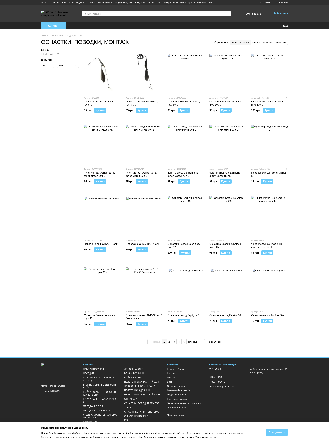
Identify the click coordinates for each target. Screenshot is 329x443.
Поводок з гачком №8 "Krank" (101, 243)
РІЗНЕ (127, 420)
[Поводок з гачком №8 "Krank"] (102, 214)
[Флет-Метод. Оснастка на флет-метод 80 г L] (227, 143)
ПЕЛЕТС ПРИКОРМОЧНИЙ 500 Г (141, 382)
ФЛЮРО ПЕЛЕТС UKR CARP (139, 386)
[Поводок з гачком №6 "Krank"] (144, 214)
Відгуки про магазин (145, 3)
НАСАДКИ (88, 373)
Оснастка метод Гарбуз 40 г (184, 315)
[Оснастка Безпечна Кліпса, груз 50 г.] (102, 285)
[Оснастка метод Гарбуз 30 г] (227, 285)
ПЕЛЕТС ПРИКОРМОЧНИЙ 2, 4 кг (142, 394)
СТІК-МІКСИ (130, 399)
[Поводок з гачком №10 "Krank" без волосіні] (144, 285)
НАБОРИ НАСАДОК (93, 369)
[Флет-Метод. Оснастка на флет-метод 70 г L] (186, 143)
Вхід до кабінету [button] (175, 369)
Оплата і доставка (78, 3)
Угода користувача (123, 3)
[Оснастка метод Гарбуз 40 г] (186, 285)
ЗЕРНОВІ (129, 407)
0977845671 (253, 13)
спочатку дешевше (262, 42)
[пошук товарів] (228, 13)
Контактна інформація (101, 3)
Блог (64, 3)
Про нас (55, 3)
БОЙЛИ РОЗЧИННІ (134, 373)
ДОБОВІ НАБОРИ (133, 369)
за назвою (281, 42)
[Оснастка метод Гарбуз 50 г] (269, 285)
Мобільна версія (52, 391)
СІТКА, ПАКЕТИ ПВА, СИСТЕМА (141, 412)
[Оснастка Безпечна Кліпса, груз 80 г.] (144, 72)
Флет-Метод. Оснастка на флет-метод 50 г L (99, 174)
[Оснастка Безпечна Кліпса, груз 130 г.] (269, 72)
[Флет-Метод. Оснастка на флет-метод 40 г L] (269, 214)
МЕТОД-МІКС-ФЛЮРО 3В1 (97, 410)
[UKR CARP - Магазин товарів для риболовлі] (53, 371)
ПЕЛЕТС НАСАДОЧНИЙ (137, 390)
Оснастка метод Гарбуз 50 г (267, 315)
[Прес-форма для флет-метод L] (269, 143)
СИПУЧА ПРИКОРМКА (136, 416)
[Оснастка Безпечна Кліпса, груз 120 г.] (186, 214)
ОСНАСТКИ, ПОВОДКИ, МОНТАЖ (142, 403)
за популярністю (240, 42)
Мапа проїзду (256, 372)
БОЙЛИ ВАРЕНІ (132, 377)
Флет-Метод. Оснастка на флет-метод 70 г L (183, 174)
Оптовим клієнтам (203, 3)
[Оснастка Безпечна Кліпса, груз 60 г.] (227, 214)
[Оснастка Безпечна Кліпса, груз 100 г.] (227, 72)
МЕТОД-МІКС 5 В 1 (93, 406)
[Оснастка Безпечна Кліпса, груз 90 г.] (186, 72)
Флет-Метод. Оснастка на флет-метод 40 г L (266, 245)
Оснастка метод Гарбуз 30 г (225, 315)
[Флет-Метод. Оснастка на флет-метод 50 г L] (102, 143)
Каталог (45, 3)
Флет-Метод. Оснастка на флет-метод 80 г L (224, 174)
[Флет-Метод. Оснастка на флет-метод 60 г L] (144, 143)
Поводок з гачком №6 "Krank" (143, 243)
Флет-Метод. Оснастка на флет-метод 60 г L (141, 174)
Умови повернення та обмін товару (174, 3)
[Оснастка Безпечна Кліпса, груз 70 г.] (102, 72)
